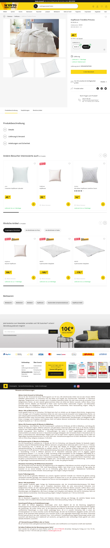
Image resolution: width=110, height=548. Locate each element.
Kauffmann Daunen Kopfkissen (12, 236)
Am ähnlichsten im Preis (33, 230)
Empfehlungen (25, 110)
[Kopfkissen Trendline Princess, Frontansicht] (18, 68)
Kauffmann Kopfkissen (44, 161)
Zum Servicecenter (56, 374)
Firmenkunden (38, 370)
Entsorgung (24, 376)
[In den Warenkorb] (34, 204)
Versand (80, 38)
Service (23, 370)
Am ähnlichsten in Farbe (53, 230)
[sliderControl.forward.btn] (105, 155)
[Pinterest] (102, 88)
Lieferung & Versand (16, 136)
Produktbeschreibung (11, 110)
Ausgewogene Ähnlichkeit (12, 230)
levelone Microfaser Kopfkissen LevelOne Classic (87, 161)
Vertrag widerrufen (26, 372)
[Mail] (105, 88)
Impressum (37, 372)
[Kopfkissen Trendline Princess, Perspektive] (50, 68)
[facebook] (75, 386)
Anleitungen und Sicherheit (19, 143)
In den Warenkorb (89, 72)
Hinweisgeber (13, 386)
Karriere (36, 368)
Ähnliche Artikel (37, 110)
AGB (22, 366)
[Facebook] (98, 88)
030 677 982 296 (86, 98)
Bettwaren (8, 295)
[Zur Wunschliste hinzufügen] (106, 17)
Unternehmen (38, 366)
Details (11, 129)
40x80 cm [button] (76, 47)
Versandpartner (86, 66)
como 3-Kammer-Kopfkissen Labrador (14, 161)
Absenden (53, 332)
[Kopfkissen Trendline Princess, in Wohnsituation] (34, 38)
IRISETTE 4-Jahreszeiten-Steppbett (48, 236)
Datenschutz (37, 374)
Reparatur (24, 374)
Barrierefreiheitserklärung (26, 386)
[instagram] (78, 386)
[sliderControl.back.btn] (100, 155)
